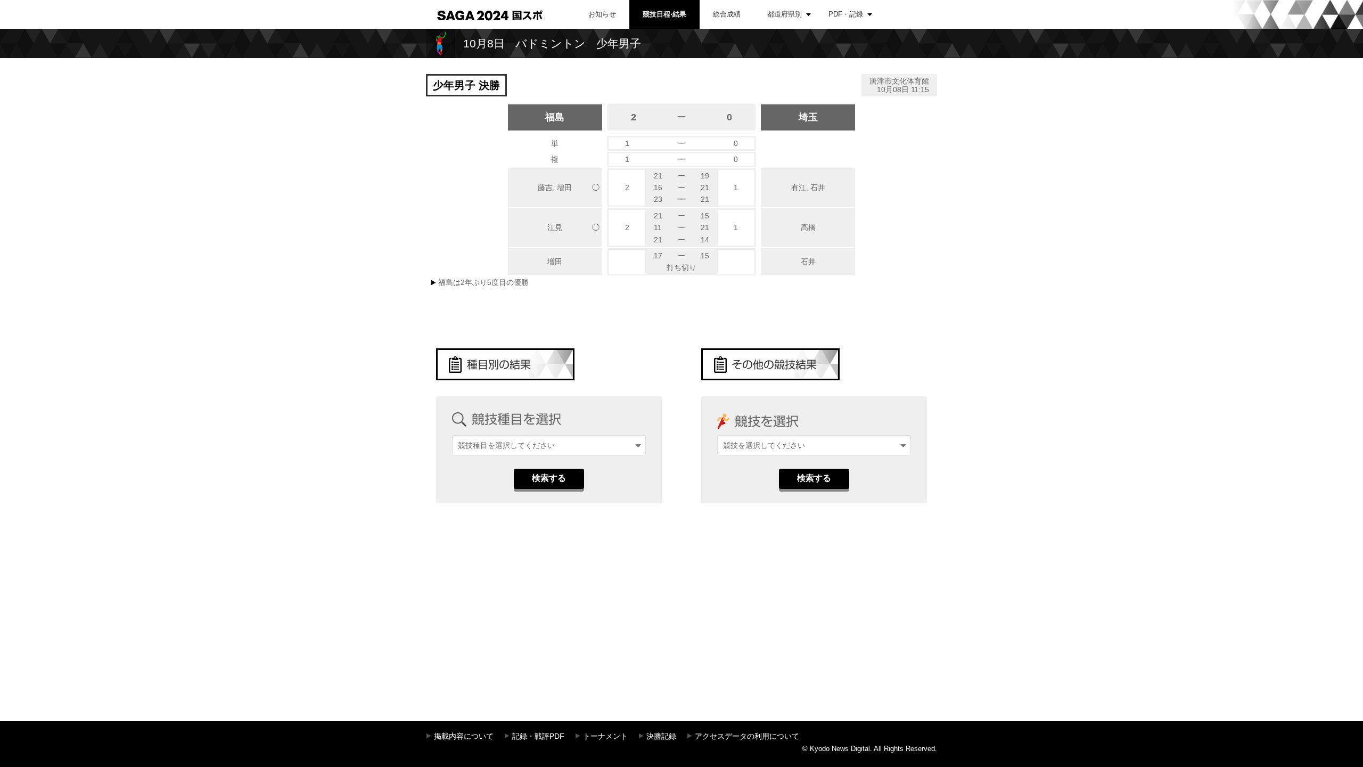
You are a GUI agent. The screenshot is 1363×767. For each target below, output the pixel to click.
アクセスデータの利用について (747, 736)
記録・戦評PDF (538, 736)
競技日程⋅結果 (664, 14)
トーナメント (605, 736)
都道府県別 (784, 14)
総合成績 (727, 14)
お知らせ (602, 14)
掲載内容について (464, 736)
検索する (549, 478)
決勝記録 (661, 736)
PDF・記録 (845, 14)
